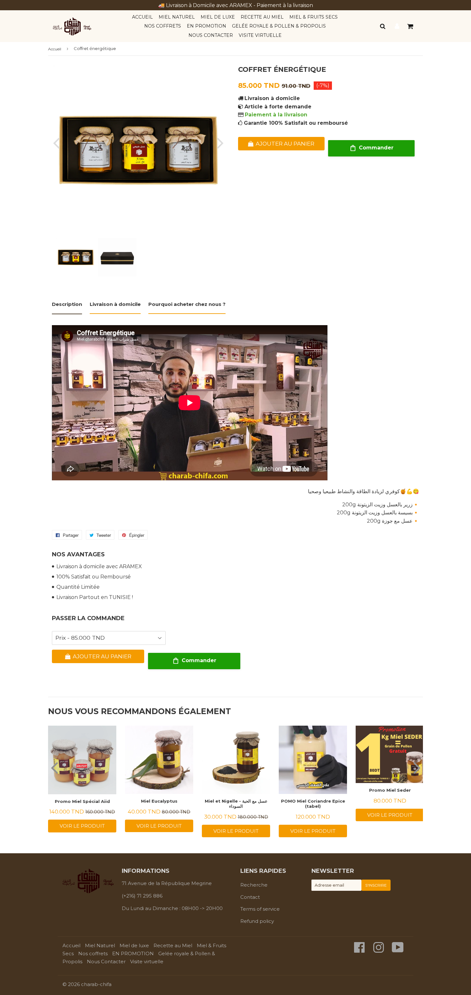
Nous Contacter (210, 35)
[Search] (382, 26)
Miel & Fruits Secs (313, 17)
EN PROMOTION (206, 26)
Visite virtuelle (260, 35)
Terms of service (260, 909)
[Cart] (410, 26)
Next (219, 142)
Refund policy (257, 921)
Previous (57, 142)
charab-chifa (96, 984)
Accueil (142, 17)
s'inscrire (376, 885)
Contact (250, 897)
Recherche (254, 885)
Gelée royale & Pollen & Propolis (279, 26)
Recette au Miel (262, 17)
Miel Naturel (177, 17)
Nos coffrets (162, 26)
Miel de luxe (218, 17)
